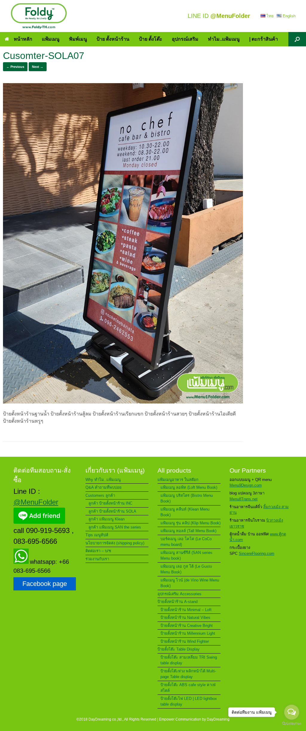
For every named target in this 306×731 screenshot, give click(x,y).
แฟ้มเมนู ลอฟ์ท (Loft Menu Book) (188, 487)
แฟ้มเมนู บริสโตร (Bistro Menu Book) (186, 498)
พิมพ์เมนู (78, 39)
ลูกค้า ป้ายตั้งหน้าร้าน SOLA (112, 511)
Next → (37, 66)
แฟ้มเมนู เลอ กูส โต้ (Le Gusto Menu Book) (186, 569)
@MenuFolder (35, 502)
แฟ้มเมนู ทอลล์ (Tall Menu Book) (188, 531)
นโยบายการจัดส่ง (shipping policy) (114, 543)
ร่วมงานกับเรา (97, 559)
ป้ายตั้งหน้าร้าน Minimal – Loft (186, 609)
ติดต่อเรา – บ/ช (98, 551)
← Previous (15, 66)
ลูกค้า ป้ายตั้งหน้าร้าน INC (110, 503)
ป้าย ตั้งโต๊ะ (150, 39)
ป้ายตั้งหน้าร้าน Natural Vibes (185, 617)
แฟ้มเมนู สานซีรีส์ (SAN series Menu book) (186, 555)
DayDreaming (218, 719)
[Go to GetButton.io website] (291, 724)
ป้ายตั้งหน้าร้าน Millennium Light (187, 633)
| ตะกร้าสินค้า (263, 39)
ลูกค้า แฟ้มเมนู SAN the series (114, 527)
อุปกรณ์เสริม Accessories (179, 594)
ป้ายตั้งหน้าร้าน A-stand (177, 601)
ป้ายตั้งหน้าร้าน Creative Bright (186, 625)
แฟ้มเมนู (50, 39)
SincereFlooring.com (256, 553)
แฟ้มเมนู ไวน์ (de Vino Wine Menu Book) (189, 583)
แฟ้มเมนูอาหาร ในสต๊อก (177, 479)
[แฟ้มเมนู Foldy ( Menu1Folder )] (38, 16)
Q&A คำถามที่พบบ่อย (103, 487)
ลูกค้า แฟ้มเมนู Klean (106, 519)
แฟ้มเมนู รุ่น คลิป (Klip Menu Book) (190, 523)
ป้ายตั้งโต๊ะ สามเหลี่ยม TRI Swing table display (188, 660)
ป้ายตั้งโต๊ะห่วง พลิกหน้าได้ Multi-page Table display (188, 674)
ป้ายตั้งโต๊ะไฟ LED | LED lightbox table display (188, 701)
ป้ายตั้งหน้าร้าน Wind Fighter (184, 641)
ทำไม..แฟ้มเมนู (224, 39)
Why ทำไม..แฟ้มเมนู (103, 479)
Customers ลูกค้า (100, 495)
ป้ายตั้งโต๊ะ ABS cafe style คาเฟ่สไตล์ (187, 688)
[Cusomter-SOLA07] (123, 401)
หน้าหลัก (23, 39)
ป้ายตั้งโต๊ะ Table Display (178, 649)
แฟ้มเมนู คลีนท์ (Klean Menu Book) (184, 512)
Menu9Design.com (246, 485)
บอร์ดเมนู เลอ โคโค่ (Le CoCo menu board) (186, 542)
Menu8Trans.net (244, 499)
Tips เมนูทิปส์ (96, 535)
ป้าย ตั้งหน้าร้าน (113, 39)
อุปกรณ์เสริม (185, 39)
